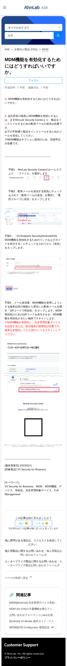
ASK (7, 49)
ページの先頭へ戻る (17, 577)
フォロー (33, 80)
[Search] (58, 35)
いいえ (40, 523)
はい (21, 523)
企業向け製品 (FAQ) (26, 49)
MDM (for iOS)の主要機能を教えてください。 (36, 608)
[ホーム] (36, 7)
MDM (45, 49)
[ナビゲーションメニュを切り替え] (4, 7)
